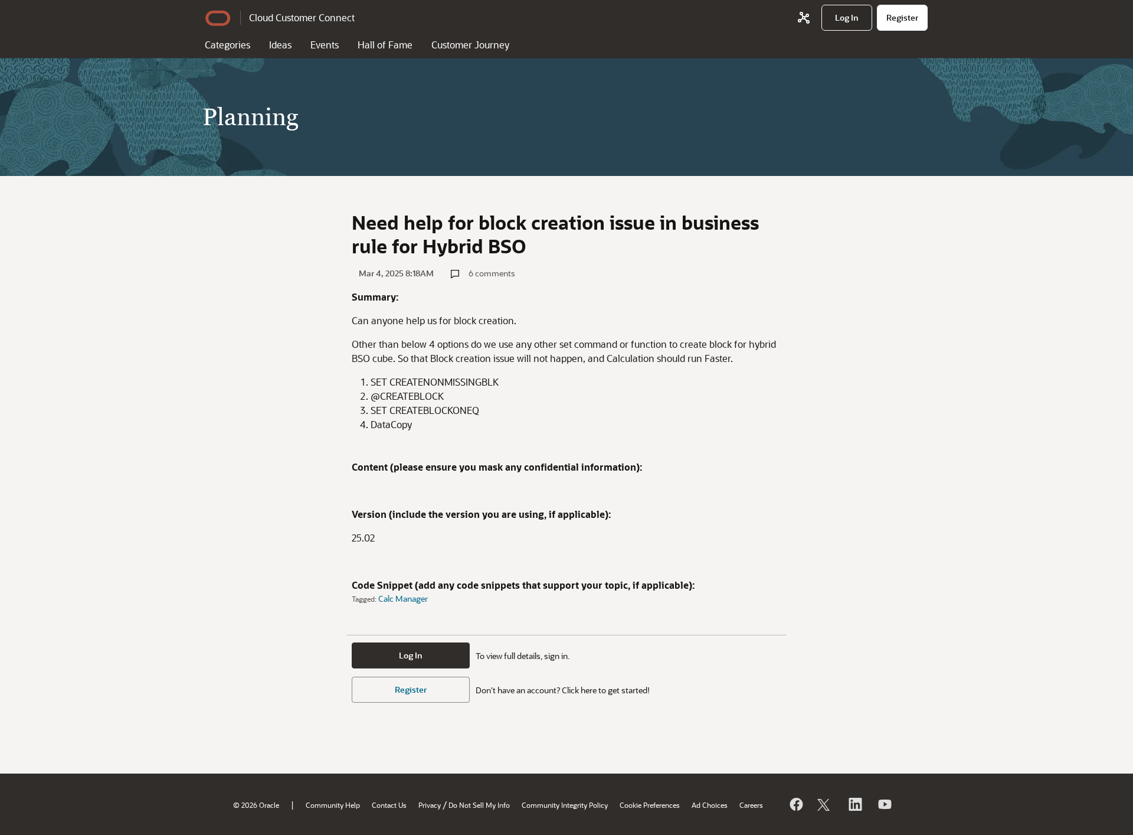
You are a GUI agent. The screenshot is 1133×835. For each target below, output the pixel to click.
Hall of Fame (385, 44)
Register (411, 689)
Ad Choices (710, 805)
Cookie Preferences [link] (650, 805)
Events (324, 44)
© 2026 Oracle (256, 805)
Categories (227, 44)
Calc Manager (403, 598)
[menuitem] (846, 18)
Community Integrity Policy (565, 805)
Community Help (333, 805)
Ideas (280, 44)
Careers (751, 805)
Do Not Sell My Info (479, 805)
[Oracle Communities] (804, 18)
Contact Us (389, 805)
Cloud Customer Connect (302, 17)
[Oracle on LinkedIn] (854, 804)
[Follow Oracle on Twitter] (825, 804)
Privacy (429, 805)
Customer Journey (470, 44)
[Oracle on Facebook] (795, 804)
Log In (411, 655)
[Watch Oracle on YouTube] (884, 804)
